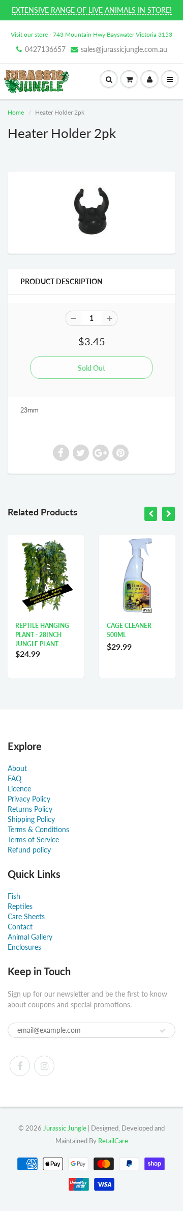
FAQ (14, 778)
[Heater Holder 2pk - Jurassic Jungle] (91, 211)
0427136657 (45, 49)
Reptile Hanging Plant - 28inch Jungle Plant (42, 635)
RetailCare (113, 1141)
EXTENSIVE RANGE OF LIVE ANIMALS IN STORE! (92, 10)
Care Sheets (26, 916)
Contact (20, 926)
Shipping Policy (31, 819)
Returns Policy (30, 809)
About (17, 768)
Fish (14, 896)
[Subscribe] (162, 1031)
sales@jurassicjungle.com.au (124, 49)
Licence (19, 788)
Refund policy (29, 849)
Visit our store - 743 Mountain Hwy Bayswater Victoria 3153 (91, 34)
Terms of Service (33, 839)
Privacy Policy (29, 798)
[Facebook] (20, 1066)
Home (16, 112)
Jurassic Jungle (64, 1128)
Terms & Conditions (38, 829)
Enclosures (24, 947)
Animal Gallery (30, 936)
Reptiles (20, 906)
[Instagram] (44, 1066)
